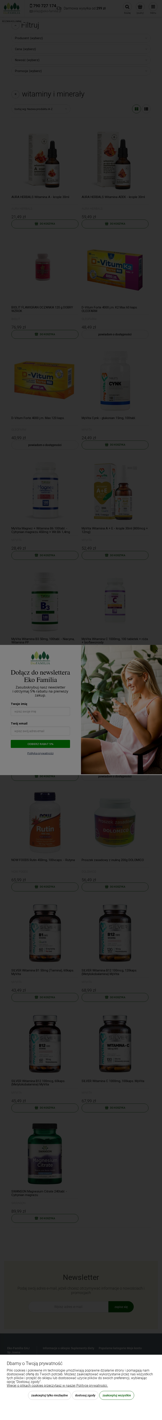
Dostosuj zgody (85, 1395)
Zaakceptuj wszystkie (117, 1395)
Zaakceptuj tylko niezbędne (49, 1395)
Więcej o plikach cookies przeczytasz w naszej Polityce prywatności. (57, 1386)
